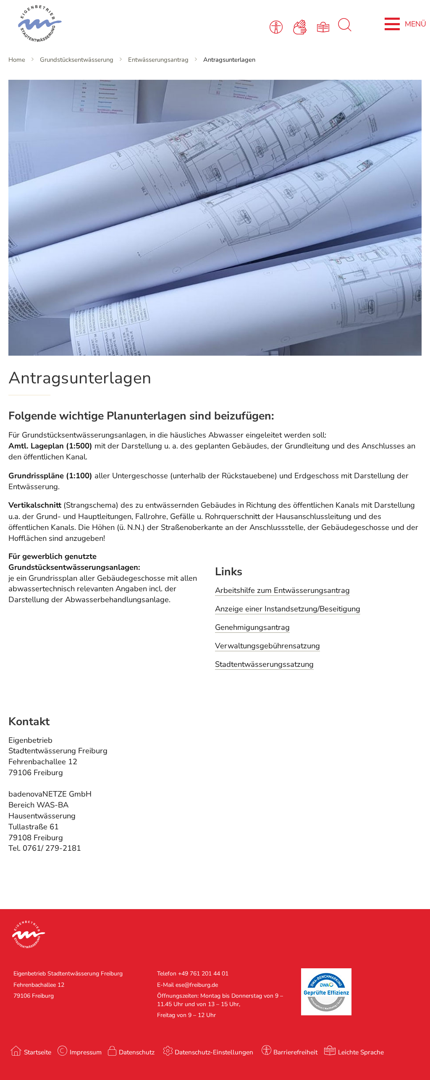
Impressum (86, 1052)
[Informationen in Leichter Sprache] (325, 26)
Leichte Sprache (361, 1052)
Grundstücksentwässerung (76, 59)
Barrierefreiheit (295, 1052)
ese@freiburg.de (197, 985)
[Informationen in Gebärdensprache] (301, 26)
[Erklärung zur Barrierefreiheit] (278, 26)
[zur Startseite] (93, 25)
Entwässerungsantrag (158, 59)
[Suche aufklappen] (345, 29)
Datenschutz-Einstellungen (214, 1052)
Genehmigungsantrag (252, 627)
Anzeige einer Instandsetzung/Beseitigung (287, 608)
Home (16, 59)
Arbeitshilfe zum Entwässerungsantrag (282, 590)
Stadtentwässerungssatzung (264, 664)
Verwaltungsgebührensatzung (267, 645)
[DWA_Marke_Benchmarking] (326, 1013)
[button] (107, 935)
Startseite (37, 1052)
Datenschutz (137, 1052)
